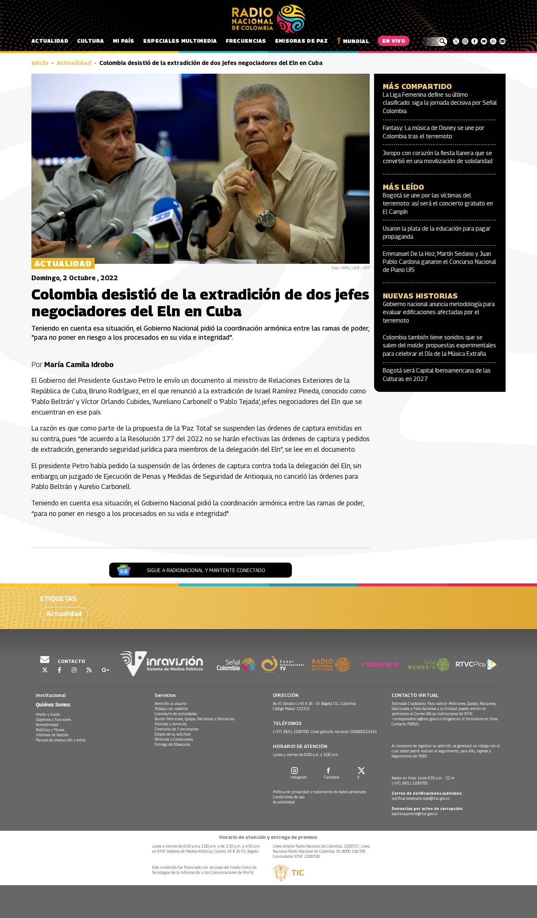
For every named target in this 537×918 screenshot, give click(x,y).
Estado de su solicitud (173, 734)
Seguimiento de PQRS (409, 756)
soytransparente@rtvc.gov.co (414, 813)
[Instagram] (465, 41)
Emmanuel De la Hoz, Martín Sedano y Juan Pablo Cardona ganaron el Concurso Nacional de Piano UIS (439, 262)
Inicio (40, 62)
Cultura (90, 41)
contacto (71, 661)
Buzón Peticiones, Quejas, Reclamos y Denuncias (194, 719)
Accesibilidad (284, 802)
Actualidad (49, 41)
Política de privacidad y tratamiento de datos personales (319, 792)
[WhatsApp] (493, 41)
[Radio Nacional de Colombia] (268, 19)
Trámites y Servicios (171, 724)
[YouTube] (484, 41)
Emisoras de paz (301, 41)
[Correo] (502, 41)
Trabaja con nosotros (171, 708)
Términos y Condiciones (174, 739)
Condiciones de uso (288, 797)
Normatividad (47, 724)
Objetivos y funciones (53, 719)
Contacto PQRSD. (406, 724)
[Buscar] (434, 41)
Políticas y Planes (50, 730)
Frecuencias (246, 41)
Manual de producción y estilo (60, 740)
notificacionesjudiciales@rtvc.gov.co (420, 798)
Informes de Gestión (52, 735)
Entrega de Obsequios (172, 744)
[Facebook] (474, 41)
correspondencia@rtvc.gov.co (416, 719)
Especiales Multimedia (180, 41)
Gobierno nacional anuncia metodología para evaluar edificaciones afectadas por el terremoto (439, 312)
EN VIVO (393, 41)
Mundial (356, 41)
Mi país (123, 41)
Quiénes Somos (53, 704)
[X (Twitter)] (456, 41)
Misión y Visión (48, 714)
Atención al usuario (170, 703)
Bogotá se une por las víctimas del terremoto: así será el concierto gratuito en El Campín (438, 203)
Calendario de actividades (176, 713)
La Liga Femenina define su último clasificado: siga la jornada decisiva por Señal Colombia (440, 103)
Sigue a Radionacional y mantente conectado (206, 570)
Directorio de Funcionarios (176, 729)
